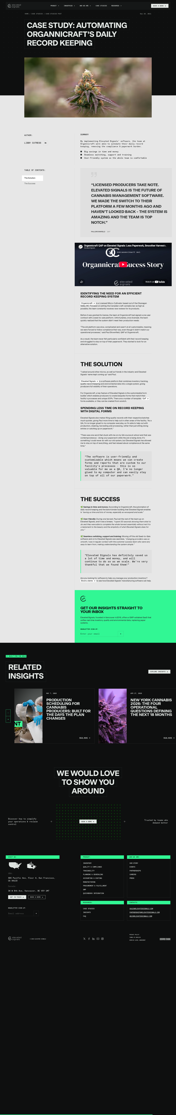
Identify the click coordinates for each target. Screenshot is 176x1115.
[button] (55, 6)
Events (132, 867)
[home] (14, 5)
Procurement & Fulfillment (95, 886)
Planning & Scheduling (93, 874)
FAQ (84, 916)
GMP (84, 890)
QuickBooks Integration (93, 893)
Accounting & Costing (92, 878)
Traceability (88, 871)
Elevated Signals (88, 381)
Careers (133, 874)
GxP (144, 399)
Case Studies (88, 909)
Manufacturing (89, 882)
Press (132, 878)
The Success (29, 184)
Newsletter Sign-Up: (89, 629)
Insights (87, 912)
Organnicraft (86, 303)
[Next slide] (8, 719)
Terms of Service (135, 937)
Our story (134, 863)
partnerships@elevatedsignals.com (145, 912)
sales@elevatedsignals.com (141, 909)
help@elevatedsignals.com (141, 916)
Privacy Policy (134, 934)
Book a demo (87, 581)
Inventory (87, 863)
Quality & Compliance (92, 867)
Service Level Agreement (137, 940)
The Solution (29, 178)
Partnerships (135, 871)
